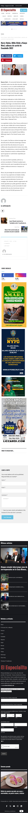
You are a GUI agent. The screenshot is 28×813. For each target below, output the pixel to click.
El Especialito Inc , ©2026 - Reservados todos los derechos (14, 801)
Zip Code (3, 732)
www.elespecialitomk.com (8, 685)
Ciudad (2, 727)
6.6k (16, 278)
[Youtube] (14, 806)
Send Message (7, 517)
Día (1, 717)
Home (2, 34)
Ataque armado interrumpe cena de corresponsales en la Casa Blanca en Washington (14, 569)
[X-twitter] (10, 806)
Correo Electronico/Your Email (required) (11, 704)
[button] (2, 24)
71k (3, 278)
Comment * (5, 495)
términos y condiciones (10, 811)
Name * (4, 480)
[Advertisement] (14, 530)
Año (16, 717)
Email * (3, 487)
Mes (8, 717)
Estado (15, 727)
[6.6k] (20, 275)
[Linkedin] (21, 806)
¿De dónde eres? (5, 722)
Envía (4, 753)
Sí (3, 741)
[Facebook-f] (7, 806)
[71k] (8, 275)
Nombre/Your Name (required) (9, 697)
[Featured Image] (14, 555)
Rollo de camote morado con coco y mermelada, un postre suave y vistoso (12, 792)
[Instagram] (18, 806)
